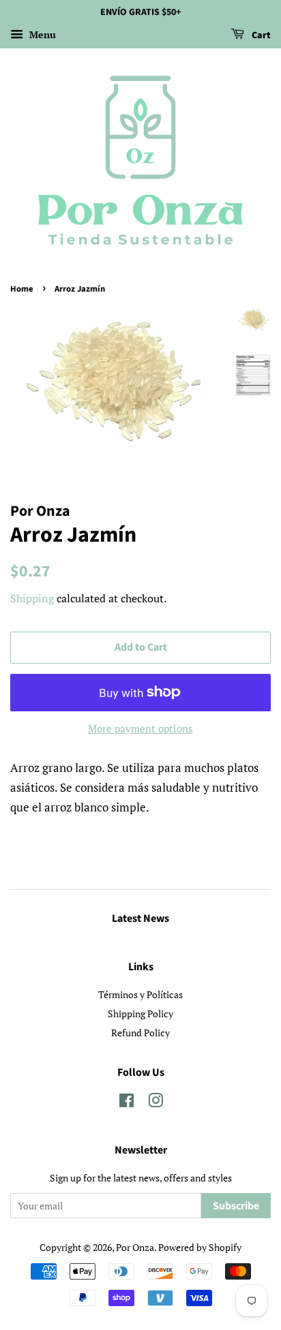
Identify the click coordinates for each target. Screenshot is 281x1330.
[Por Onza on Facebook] (126, 1102)
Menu (41, 34)
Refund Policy (140, 1032)
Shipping (32, 598)
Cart (260, 35)
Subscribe (236, 1205)
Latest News (140, 918)
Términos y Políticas (140, 994)
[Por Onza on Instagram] (155, 1102)
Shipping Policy (140, 1013)
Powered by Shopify (199, 1247)
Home (21, 289)
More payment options (140, 728)
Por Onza (135, 1247)
